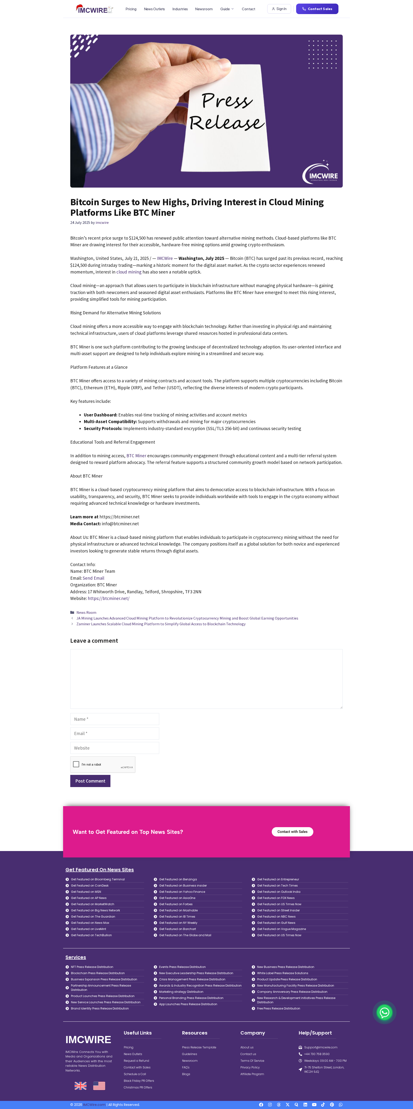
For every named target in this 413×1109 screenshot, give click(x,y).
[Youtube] (314, 1105)
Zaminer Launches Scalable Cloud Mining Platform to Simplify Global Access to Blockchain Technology (161, 623)
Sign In (282, 9)
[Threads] (279, 1105)
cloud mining (128, 272)
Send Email (93, 578)
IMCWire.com (94, 1104)
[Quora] (296, 1105)
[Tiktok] (323, 1105)
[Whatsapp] (341, 1105)
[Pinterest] (332, 1105)
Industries (180, 9)
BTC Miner (136, 455)
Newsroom (203, 9)
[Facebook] (261, 1105)
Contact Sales (320, 8)
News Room (86, 612)
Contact (248, 9)
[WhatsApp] (384, 1012)
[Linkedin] (305, 1105)
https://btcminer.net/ (109, 598)
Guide (225, 9)
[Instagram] (270, 1105)
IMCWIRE (88, 1039)
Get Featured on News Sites (99, 869)
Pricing (131, 9)
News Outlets (154, 9)
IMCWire (165, 258)
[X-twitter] (288, 1105)
